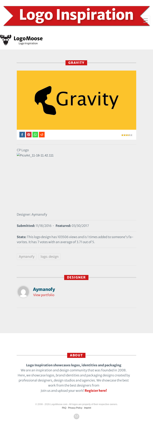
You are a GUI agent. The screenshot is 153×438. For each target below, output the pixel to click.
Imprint (87, 408)
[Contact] (76, 416)
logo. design (50, 257)
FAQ (64, 408)
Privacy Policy (75, 408)
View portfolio (43, 295)
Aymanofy (26, 257)
